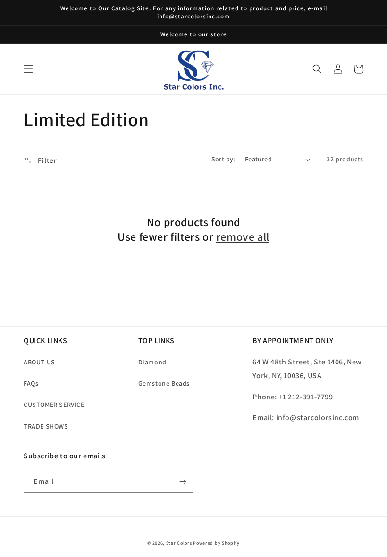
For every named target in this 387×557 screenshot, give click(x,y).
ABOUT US (39, 362)
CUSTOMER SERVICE (54, 404)
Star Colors (179, 543)
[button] (28, 69)
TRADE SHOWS (46, 426)
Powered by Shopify (216, 543)
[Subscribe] (182, 482)
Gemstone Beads (164, 383)
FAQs (31, 383)
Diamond (152, 362)
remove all (242, 236)
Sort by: (223, 159)
